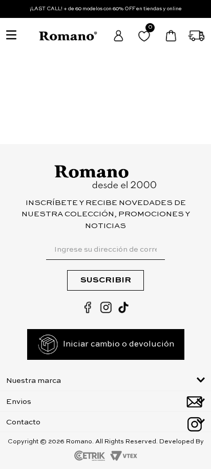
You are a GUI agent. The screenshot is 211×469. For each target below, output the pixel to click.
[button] (105, 380)
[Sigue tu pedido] (197, 36)
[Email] (194, 401)
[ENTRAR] (119, 36)
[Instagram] (194, 424)
